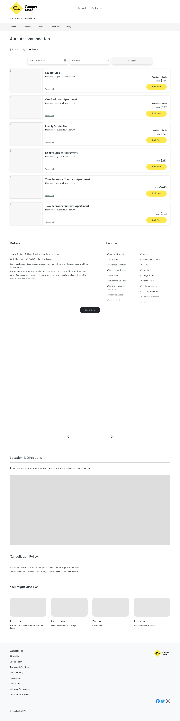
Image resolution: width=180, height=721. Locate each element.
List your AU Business (20, 689)
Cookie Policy (16, 662)
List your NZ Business (20, 694)
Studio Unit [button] (52, 73)
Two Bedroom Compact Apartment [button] (67, 179)
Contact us (96, 8)
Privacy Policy (16, 673)
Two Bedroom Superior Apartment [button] (67, 206)
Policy (68, 26)
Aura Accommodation (26, 18)
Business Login (16, 651)
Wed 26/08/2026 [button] (37, 60)
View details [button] (49, 89)
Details (28, 26)
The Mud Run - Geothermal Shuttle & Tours (27, 627)
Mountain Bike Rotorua (144, 625)
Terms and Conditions (20, 667)
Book (12, 18)
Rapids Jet (97, 625)
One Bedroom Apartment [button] (61, 99)
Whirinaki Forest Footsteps (64, 625)
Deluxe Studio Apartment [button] (61, 153)
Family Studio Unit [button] (57, 126)
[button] (90, 60)
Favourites (83, 8)
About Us (14, 656)
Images (41, 26)
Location (55, 26)
